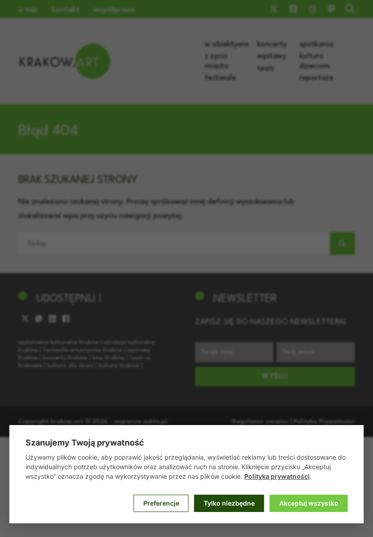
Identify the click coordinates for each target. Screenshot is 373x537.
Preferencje (161, 503)
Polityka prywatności (277, 476)
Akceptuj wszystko (308, 503)
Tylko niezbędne (229, 503)
